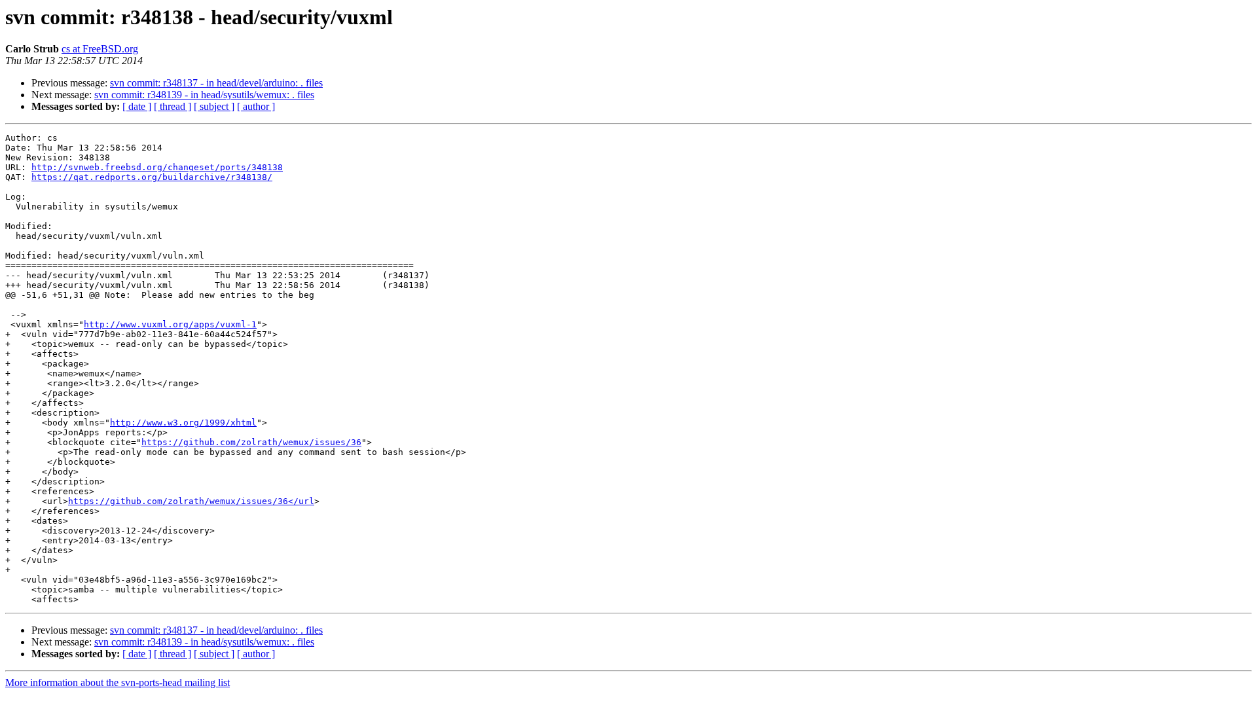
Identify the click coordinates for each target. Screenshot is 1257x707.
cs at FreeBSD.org (100, 48)
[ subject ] (214, 106)
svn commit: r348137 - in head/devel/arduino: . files (216, 82)
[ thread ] (172, 106)
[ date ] (136, 106)
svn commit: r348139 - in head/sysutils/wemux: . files (204, 94)
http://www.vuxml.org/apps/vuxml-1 (170, 324)
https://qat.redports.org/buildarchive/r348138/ (151, 177)
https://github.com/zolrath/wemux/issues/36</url (191, 501)
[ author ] (256, 106)
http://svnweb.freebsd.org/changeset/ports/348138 (157, 167)
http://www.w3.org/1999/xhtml (183, 422)
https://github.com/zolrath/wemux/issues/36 (251, 442)
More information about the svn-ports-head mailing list (117, 682)
